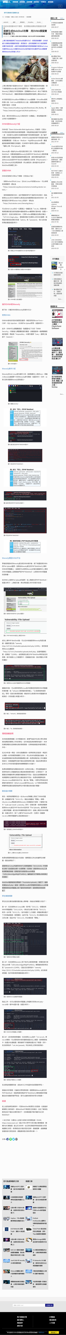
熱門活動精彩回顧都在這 (11, 13)
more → (62, 18)
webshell (6, 22)
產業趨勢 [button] (22, 2)
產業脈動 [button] (50, 2)
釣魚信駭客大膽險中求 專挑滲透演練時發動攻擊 (58, 282)
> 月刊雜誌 (7, 17)
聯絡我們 (19, 1323)
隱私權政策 (52, 1320)
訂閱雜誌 (51, 1317)
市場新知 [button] (43, 2)
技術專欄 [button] (29, 2)
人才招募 (51, 1323)
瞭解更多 (41, 1332)
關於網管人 (20, 1320)
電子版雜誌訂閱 (21, 1317)
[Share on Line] (10, 1139)
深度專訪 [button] (36, 2)
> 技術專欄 (28, 17)
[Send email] (16, 1139)
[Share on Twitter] (13, 1139)
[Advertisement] (25, 1161)
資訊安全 (22, 22)
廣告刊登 (19, 1326)
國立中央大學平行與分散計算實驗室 (36, 36)
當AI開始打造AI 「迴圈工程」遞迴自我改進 (58, 292)
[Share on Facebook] (7, 1139)
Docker (39, 22)
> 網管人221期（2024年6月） (17, 17)
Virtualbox (30, 22)
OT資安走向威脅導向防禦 (58, 274)
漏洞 (14, 22)
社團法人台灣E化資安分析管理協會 (19, 36)
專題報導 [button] (15, 2)
